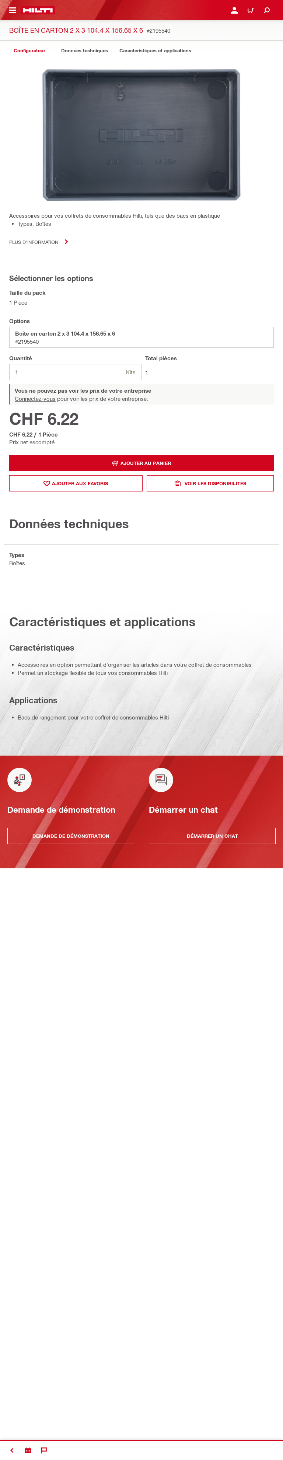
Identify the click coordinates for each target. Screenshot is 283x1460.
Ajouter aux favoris (80, 483)
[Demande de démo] (28, 1450)
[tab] (29, 51)
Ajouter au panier (145, 463)
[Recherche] (267, 10)
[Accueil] (38, 10)
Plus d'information (33, 242)
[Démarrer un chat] (44, 1450)
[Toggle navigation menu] (12, 10)
